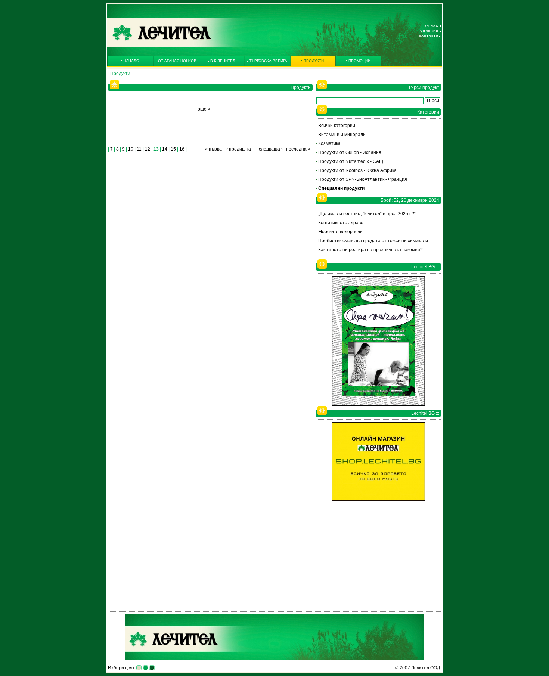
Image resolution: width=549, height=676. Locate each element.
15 (173, 149)
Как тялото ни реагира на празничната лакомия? (370, 249)
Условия (429, 30)
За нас (431, 25)
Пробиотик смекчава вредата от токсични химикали (373, 240)
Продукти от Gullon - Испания (349, 152)
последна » (298, 149)
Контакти (428, 36)
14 (164, 149)
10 (130, 149)
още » (204, 109)
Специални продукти (341, 188)
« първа (213, 149)
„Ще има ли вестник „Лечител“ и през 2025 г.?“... (368, 213)
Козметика (329, 143)
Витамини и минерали (342, 134)
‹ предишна (238, 149)
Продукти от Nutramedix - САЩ (350, 161)
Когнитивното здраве (340, 222)
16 (181, 149)
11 (139, 149)
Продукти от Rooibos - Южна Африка (357, 170)
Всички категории (336, 125)
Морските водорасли (340, 231)
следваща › (271, 149)
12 (147, 149)
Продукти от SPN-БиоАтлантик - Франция (362, 179)
